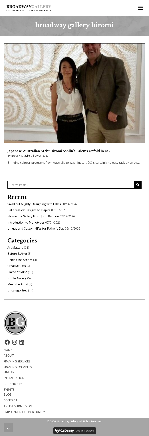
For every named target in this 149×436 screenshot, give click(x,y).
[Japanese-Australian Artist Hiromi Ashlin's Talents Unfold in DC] (74, 107)
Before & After (17, 254)
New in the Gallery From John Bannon (33, 216)
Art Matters (15, 248)
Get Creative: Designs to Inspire (29, 210)
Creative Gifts (16, 266)
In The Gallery (17, 278)
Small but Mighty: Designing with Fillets (34, 204)
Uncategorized (17, 290)
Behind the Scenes (20, 260)
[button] (7, 342)
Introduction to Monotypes (26, 222)
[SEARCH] (137, 184)
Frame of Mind (17, 272)
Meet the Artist (17, 284)
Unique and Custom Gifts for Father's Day (35, 228)
